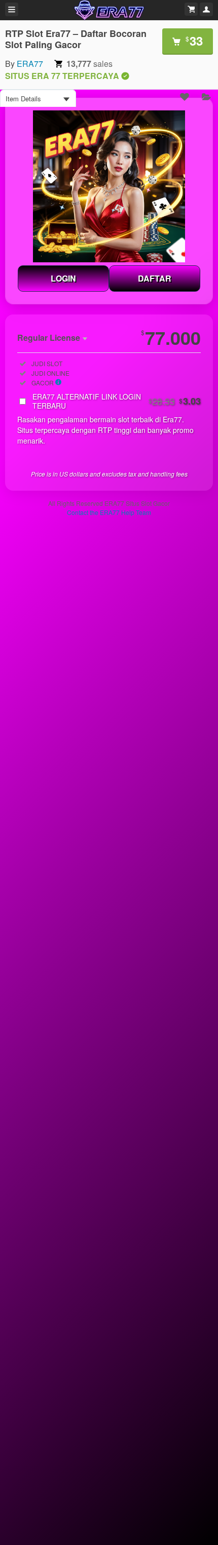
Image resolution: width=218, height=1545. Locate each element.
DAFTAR (154, 278)
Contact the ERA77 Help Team (109, 512)
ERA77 (30, 63)
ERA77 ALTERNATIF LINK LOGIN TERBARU (116, 401)
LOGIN (63, 278)
